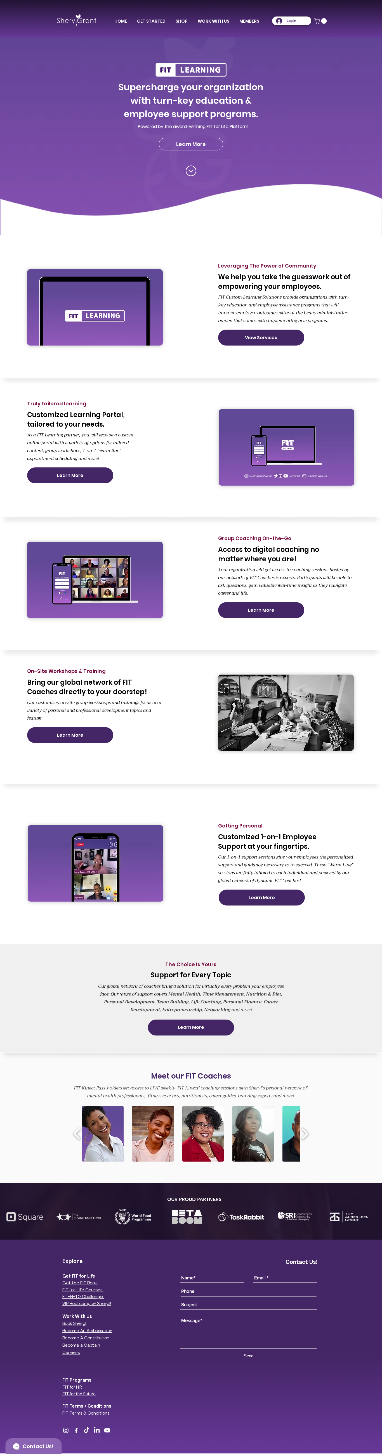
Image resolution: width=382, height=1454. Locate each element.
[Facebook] (76, 1430)
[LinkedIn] (96, 1430)
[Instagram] (65, 1430)
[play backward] (77, 1133)
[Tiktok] (86, 1430)
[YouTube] (107, 1430)
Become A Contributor (85, 1338)
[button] (151, 21)
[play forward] (304, 1133)
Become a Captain (81, 1346)
